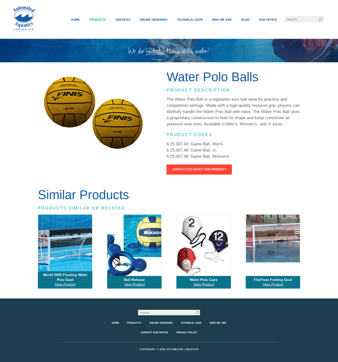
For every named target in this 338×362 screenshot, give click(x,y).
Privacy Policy (186, 332)
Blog (245, 20)
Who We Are (222, 20)
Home (75, 20)
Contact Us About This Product (199, 169)
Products (97, 20)
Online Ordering (154, 20)
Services (122, 20)
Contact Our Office (154, 332)
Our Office (268, 20)
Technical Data (190, 20)
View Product (65, 284)
